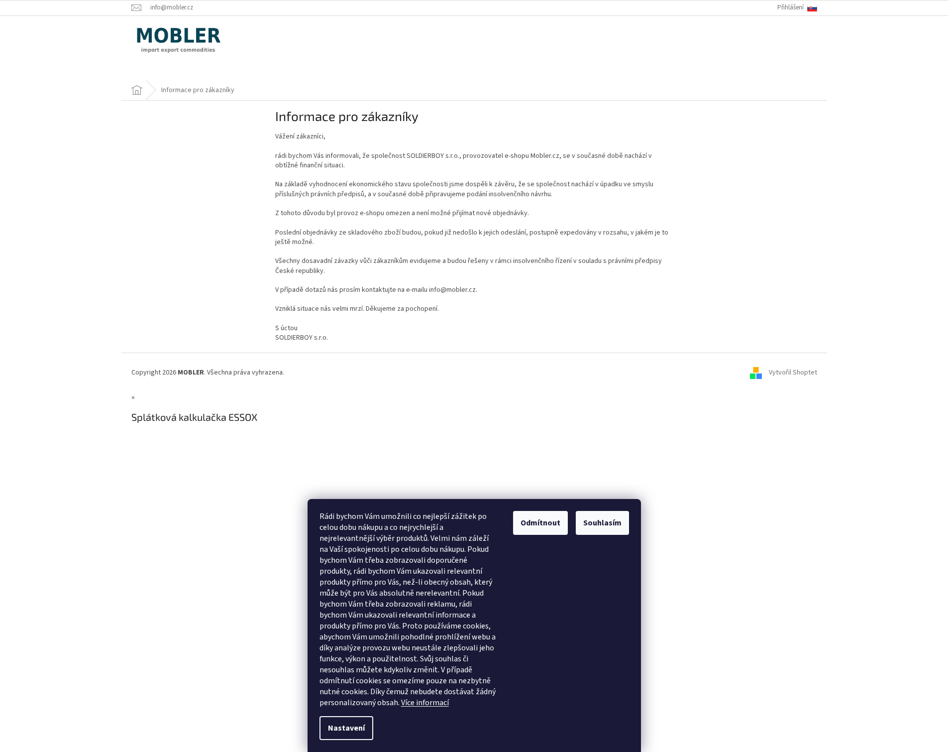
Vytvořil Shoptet (793, 372)
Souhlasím (602, 522)
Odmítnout (540, 522)
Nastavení (346, 728)
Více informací (425, 702)
